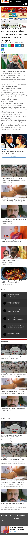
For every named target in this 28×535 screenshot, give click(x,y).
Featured (4, 342)
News (11, 1)
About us (16, 518)
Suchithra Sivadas (7, 42)
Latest (3, 289)
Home (3, 21)
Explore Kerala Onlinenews (13, 516)
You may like (6, 418)
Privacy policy (4, 521)
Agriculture (18, 1)
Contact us (16, 521)
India (9, 21)
